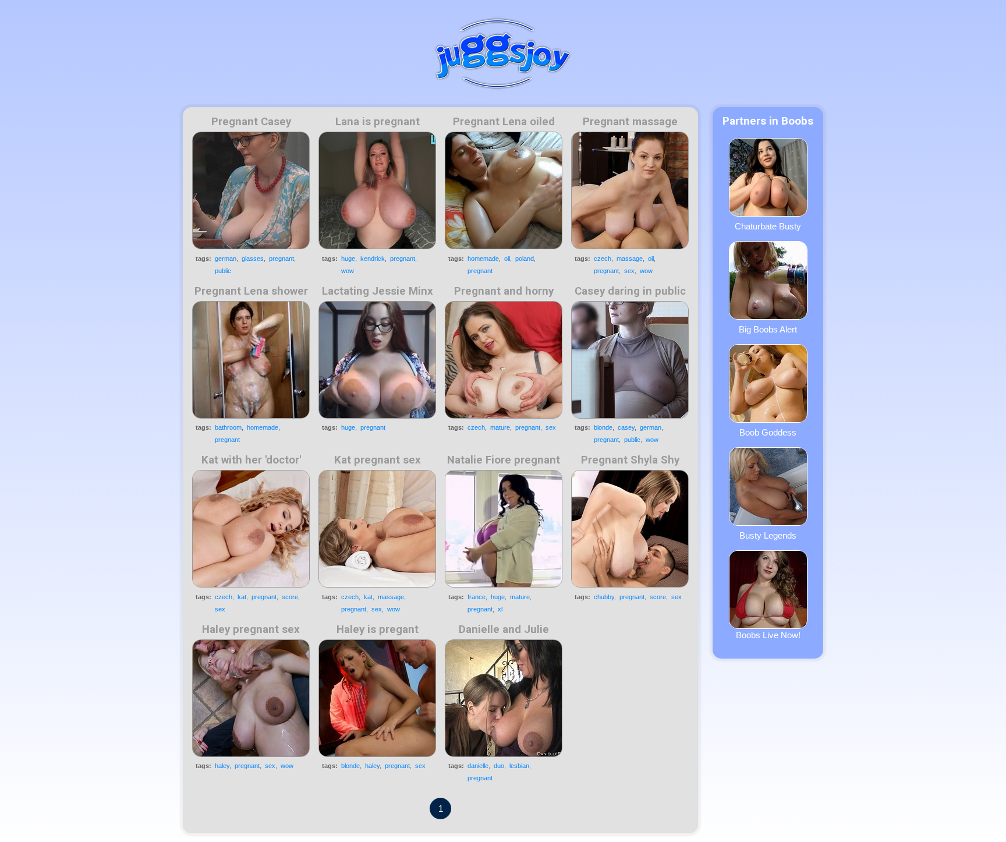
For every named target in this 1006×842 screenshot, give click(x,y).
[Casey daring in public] (630, 360)
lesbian (519, 765)
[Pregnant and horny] (503, 360)
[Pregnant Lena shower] (251, 360)
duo (499, 765)
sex (629, 270)
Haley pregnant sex (251, 629)
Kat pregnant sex (377, 460)
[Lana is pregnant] (377, 190)
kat (242, 596)
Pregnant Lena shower (251, 291)
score (290, 596)
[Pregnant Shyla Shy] (630, 529)
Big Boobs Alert (768, 329)
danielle (477, 765)
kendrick (372, 258)
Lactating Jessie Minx (377, 291)
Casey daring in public (630, 291)
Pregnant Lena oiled (504, 121)
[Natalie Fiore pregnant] (503, 529)
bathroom (228, 427)
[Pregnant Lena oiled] (503, 190)
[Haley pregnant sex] (251, 698)
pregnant (281, 258)
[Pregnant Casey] (251, 190)
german (225, 258)
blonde (603, 427)
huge (348, 258)
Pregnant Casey (251, 121)
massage (630, 258)
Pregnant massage (630, 121)
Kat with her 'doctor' (251, 460)
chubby (604, 596)
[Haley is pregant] (377, 698)
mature (500, 427)
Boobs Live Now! (768, 635)
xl (500, 609)
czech (602, 258)
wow (347, 270)
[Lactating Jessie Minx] (377, 360)
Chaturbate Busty (768, 226)
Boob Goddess (767, 432)
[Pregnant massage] (630, 190)
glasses (253, 258)
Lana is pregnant (377, 121)
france (476, 596)
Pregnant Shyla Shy (630, 460)
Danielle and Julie (504, 629)
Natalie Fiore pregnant (503, 460)
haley (222, 765)
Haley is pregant (377, 629)
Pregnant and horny (504, 291)
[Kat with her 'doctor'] (251, 529)
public (223, 270)
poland (524, 258)
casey (626, 427)
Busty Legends (767, 535)
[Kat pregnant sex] (377, 529)
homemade (483, 258)
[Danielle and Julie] (503, 698)
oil (507, 258)
